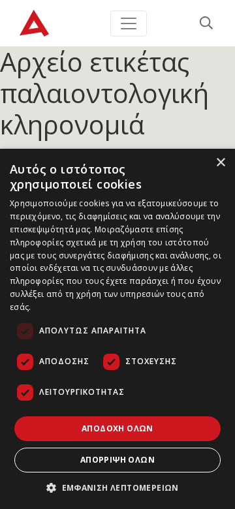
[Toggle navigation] (128, 23)
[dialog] (117, 329)
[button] (117, 487)
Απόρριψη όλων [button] (117, 459)
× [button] (220, 163)
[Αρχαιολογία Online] (34, 23)
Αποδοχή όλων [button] (117, 428)
